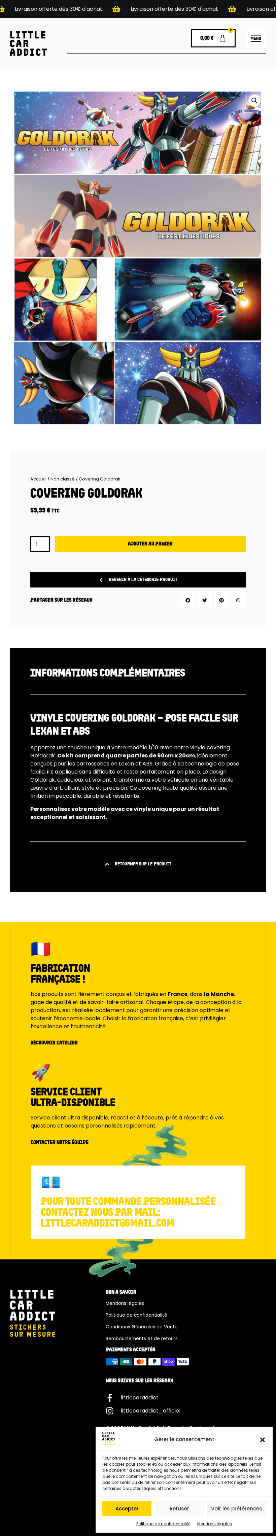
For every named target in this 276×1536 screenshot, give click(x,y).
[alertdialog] (138, 9)
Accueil (38, 479)
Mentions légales (214, 1524)
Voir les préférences (236, 1508)
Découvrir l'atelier (54, 1043)
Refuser (179, 1508)
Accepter (127, 1508)
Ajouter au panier (150, 544)
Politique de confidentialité (163, 1524)
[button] (262, 1439)
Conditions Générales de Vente (142, 1327)
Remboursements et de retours (142, 1338)
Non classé (62, 479)
